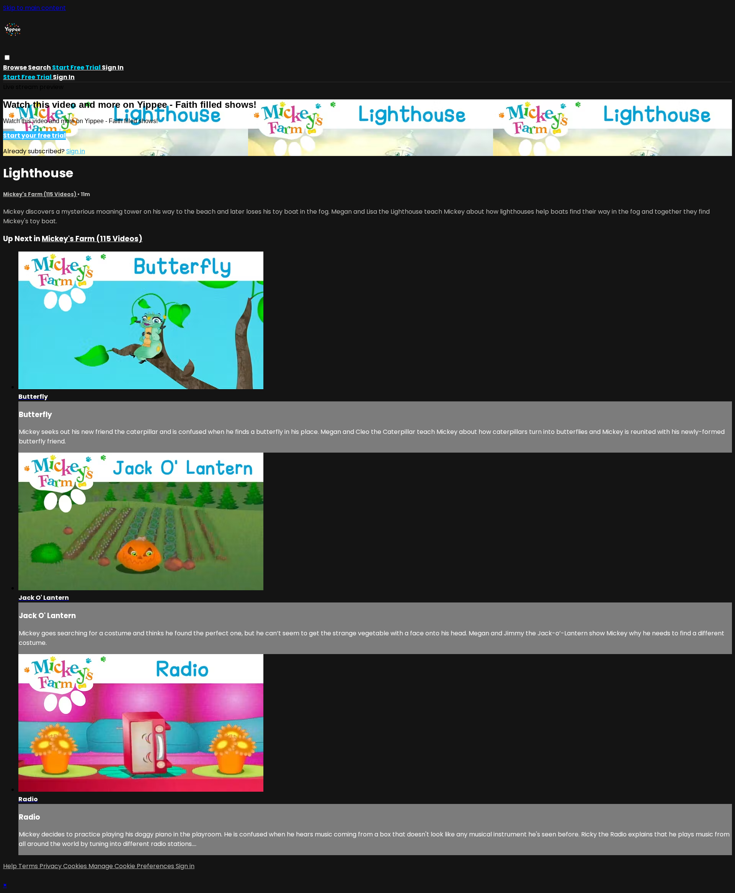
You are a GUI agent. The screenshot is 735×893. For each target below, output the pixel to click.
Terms (28, 866)
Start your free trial (34, 135)
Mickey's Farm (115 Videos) (40, 194)
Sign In (64, 77)
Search (40, 67)
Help (10, 866)
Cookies (75, 866)
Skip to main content (34, 7)
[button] (7, 57)
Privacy (51, 866)
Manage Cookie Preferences (132, 866)
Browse (15, 67)
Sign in (113, 67)
